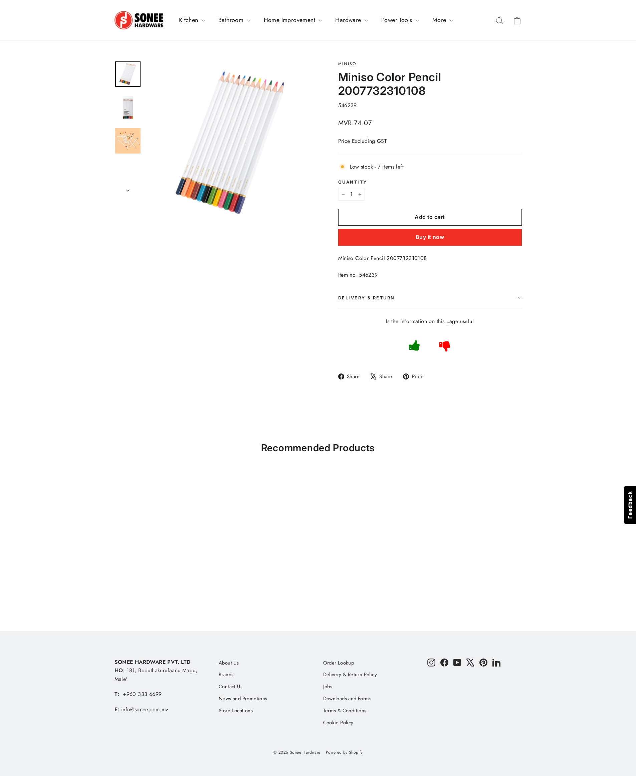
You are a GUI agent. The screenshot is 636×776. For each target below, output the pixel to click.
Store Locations (236, 710)
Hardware (349, 20)
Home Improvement (290, 20)
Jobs (328, 686)
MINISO (347, 64)
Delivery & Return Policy (350, 674)
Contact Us (230, 686)
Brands (226, 674)
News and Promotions (243, 698)
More (440, 20)
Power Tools (397, 20)
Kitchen (189, 20)
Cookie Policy (338, 722)
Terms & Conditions (345, 710)
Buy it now (430, 237)
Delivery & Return (366, 297)
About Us (229, 663)
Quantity (352, 182)
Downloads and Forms (347, 698)
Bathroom (231, 20)
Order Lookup (338, 663)
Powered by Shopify (344, 752)
